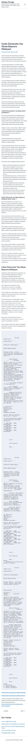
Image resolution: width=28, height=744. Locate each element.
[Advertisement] (14, 23)
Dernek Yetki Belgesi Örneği (8, 730)
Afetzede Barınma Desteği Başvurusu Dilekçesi (13, 724)
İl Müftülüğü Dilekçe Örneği (8, 733)
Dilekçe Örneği (7, 2)
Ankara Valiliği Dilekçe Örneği (8, 721)
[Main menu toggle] (25, 4)
